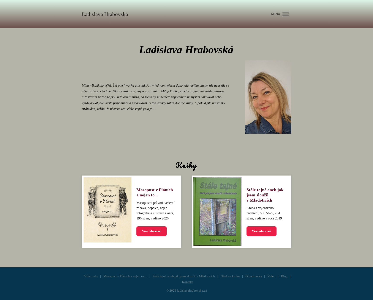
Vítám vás (91, 276)
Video (271, 276)
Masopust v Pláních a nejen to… (125, 276)
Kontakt (187, 282)
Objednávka (253, 276)
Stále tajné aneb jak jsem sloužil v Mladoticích (265, 194)
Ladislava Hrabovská (105, 14)
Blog (284, 276)
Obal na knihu (230, 276)
